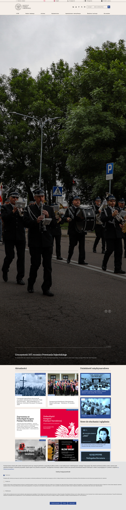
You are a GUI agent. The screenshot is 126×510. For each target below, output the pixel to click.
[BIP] (44, 1)
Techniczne (7, 475)
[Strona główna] (18, 7)
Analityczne (7, 481)
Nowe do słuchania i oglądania (94, 428)
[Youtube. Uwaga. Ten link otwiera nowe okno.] (76, 7)
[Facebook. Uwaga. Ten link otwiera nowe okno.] (78, 7)
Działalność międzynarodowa (94, 375)
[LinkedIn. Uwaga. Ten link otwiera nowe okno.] (73, 7)
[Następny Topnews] (106, 317)
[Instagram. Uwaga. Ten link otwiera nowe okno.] (84, 7)
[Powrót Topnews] (109, 317)
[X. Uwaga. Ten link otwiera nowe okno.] (81, 7)
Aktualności (21, 375)
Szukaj (109, 7)
